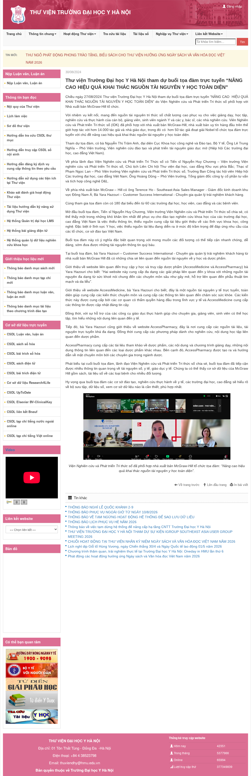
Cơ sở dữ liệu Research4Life (28, 382)
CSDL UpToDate (19, 392)
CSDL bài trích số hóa (23, 353)
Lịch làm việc (17, 116)
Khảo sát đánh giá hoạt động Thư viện (29, 194)
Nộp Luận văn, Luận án (24, 83)
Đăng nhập (234, 6)
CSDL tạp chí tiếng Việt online (30, 435)
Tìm (242, 42)
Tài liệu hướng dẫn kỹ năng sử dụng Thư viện (30, 208)
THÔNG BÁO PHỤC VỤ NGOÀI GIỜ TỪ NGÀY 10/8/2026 (113, 512)
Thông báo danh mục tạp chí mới (29, 280)
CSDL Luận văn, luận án (25, 334)
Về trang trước (188, 485)
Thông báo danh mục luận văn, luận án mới (30, 294)
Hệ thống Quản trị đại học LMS (30, 220)
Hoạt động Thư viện (78, 33)
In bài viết (240, 485)
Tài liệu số (141, 33)
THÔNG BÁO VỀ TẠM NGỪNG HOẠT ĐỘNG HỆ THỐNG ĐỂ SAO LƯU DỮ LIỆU (131, 517)
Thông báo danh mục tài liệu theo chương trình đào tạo (29, 308)
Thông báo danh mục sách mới (31, 268)
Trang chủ (14, 33)
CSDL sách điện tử (21, 363)
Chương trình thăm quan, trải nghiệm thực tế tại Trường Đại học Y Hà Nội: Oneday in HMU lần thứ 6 (146, 551)
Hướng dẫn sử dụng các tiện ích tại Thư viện (31, 180)
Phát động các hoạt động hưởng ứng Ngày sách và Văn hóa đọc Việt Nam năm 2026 (134, 556)
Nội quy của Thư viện (23, 106)
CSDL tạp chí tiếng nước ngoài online (30, 423)
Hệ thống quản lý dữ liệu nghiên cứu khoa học (31, 242)
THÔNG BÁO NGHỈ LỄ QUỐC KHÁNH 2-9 (100, 507)
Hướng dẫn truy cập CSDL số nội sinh (29, 152)
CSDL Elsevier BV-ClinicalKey (29, 402)
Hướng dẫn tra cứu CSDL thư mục (29, 137)
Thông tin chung (41, 33)
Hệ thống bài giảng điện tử (27, 230)
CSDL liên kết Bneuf (22, 411)
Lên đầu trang (216, 485)
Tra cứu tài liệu (114, 33)
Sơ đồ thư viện (18, 125)
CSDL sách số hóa (21, 343)
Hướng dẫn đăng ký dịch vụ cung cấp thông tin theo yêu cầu (31, 166)
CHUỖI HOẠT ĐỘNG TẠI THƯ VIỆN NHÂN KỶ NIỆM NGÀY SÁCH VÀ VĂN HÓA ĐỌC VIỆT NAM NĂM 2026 (151, 541)
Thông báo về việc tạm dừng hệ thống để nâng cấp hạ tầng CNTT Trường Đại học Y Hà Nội (139, 527)
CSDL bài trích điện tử (24, 373)
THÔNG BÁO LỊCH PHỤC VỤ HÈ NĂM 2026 (102, 522)
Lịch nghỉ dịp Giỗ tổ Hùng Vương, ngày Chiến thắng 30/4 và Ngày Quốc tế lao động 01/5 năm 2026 (145, 546)
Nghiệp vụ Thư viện (171, 33)
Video (10, 449)
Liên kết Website (207, 33)
